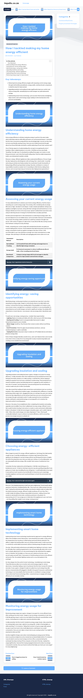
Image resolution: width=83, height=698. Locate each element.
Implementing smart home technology (16, 73)
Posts (5, 686)
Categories (7, 684)
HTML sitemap (46, 684)
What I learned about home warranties (12, 9)
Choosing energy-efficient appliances (16, 71)
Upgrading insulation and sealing (14, 69)
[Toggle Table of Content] (49, 61)
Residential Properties (12, 44)
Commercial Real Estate (66, 20)
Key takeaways (12, 63)
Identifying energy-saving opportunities (16, 68)
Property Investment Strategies (68, 23)
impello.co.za (11, 3)
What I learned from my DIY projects (63, 9)
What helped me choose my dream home (38, 9)
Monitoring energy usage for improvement (17, 75)
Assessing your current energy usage (16, 66)
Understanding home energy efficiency (16, 64)
